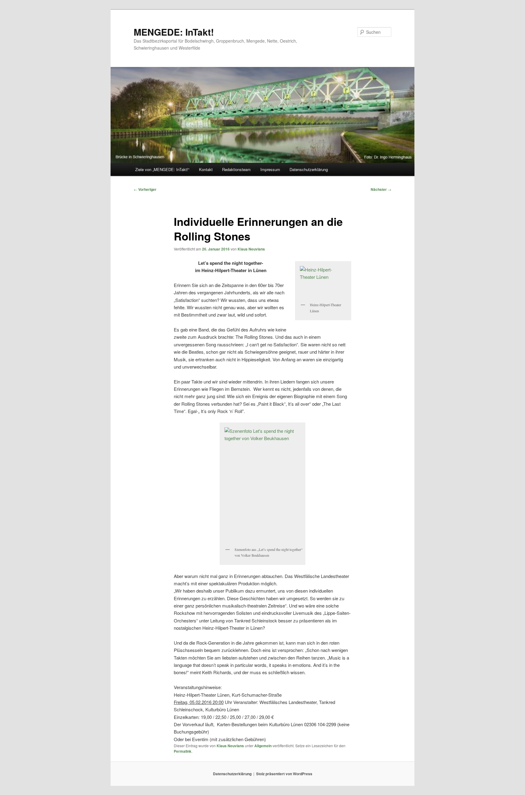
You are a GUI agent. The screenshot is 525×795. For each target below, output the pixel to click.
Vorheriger (145, 189)
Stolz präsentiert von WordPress (284, 773)
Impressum (270, 169)
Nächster (381, 189)
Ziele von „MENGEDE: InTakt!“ (162, 169)
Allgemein (263, 745)
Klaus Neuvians (251, 249)
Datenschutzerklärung (309, 169)
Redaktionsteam (236, 169)
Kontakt (206, 169)
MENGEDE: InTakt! (174, 31)
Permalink (182, 751)
